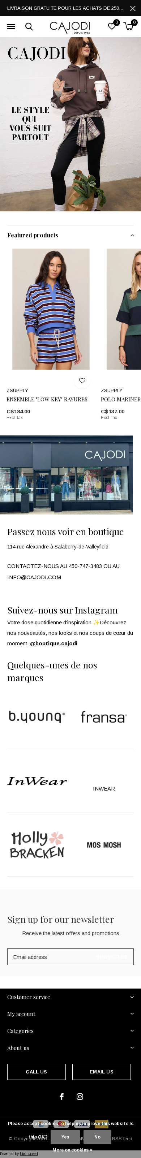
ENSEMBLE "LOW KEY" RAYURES (47, 399)
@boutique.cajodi (53, 643)
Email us (101, 1072)
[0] (128, 26)
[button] (11, 26)
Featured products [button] (32, 235)
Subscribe (112, 956)
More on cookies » (72, 1150)
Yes (65, 1137)
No (97, 1137)
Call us (36, 1072)
